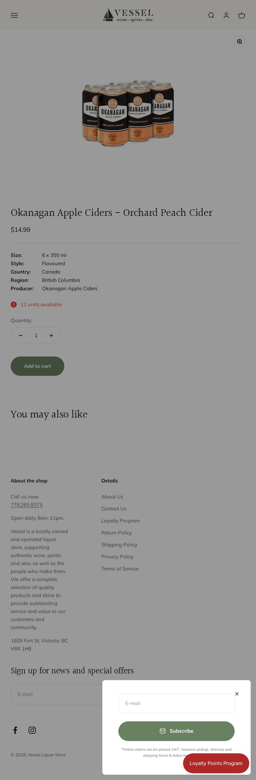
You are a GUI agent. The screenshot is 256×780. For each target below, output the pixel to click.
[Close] (237, 694)
